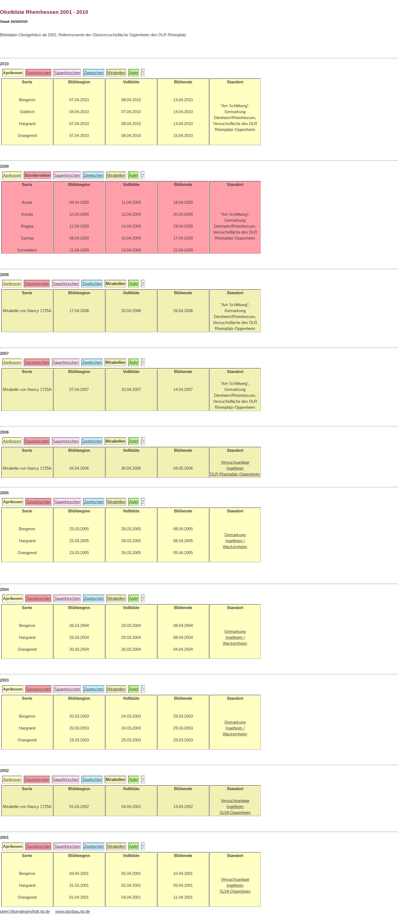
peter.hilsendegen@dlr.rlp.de (25, 911)
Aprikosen (12, 175)
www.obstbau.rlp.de (72, 911)
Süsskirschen (38, 73)
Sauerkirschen (67, 73)
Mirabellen (116, 73)
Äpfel (133, 73)
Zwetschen (93, 73)
